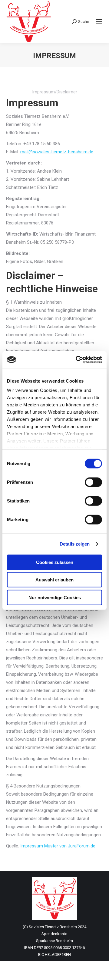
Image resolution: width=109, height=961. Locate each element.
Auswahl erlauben (54, 579)
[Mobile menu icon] (99, 22)
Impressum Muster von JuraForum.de (57, 846)
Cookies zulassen (54, 562)
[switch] (93, 482)
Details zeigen (75, 543)
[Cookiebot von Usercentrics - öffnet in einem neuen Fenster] (77, 360)
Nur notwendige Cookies (54, 597)
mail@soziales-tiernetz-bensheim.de (56, 152)
